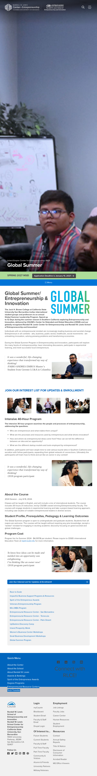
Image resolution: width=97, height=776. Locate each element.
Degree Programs (15, 683)
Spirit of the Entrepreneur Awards (24, 600)
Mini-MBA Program (18, 608)
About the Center (15, 665)
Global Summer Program (20, 640)
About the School (15, 668)
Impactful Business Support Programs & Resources (32, 596)
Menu (49, 282)
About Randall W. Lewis (18, 672)
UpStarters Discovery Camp (22, 624)
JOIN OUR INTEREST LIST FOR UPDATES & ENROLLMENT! (44, 390)
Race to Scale (16, 592)
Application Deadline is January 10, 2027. (52, 276)
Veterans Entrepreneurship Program (25, 604)
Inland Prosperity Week (20, 628)
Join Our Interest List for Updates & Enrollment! (30, 582)
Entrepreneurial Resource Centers (23, 686)
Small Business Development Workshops (28, 636)
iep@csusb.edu (28, 541)
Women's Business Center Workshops (26, 632)
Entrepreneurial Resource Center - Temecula (29, 616)
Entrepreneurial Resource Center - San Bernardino (32, 612)
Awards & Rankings (16, 676)
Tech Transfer (13, 690)
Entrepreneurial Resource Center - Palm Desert (30, 620)
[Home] (22, 7)
